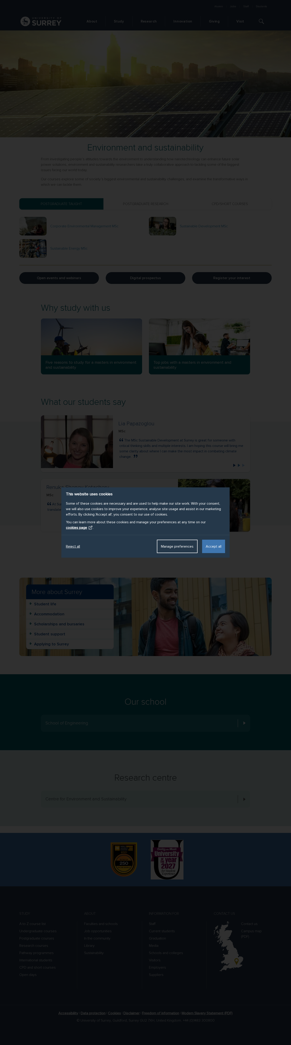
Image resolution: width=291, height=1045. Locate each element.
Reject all (73, 546)
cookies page (76, 527)
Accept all (213, 546)
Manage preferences (177, 546)
